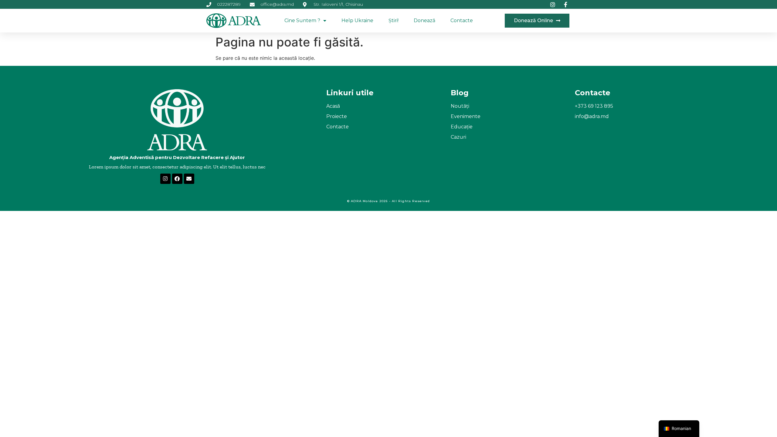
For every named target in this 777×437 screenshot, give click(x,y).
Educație (462, 127)
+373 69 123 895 (594, 106)
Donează (424, 20)
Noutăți (460, 106)
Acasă (333, 106)
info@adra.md (592, 116)
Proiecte (336, 116)
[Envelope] (189, 179)
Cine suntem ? (302, 20)
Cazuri (458, 137)
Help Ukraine (357, 20)
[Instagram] (165, 179)
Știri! (393, 20)
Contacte (461, 20)
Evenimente (465, 116)
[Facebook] (177, 179)
